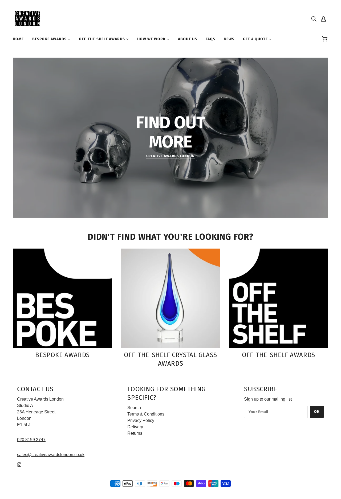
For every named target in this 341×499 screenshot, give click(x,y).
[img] (314, 18)
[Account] (323, 18)
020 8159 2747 (31, 439)
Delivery (135, 427)
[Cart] (325, 39)
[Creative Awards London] (28, 18)
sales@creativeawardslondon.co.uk (50, 454)
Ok (317, 411)
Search (134, 407)
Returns (134, 433)
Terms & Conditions (145, 414)
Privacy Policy (140, 420)
